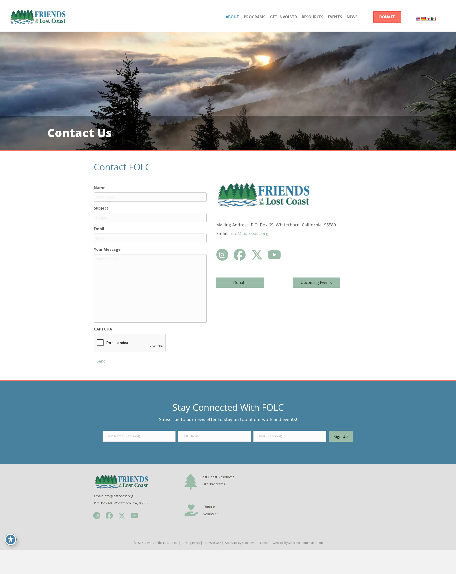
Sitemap (264, 543)
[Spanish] (433, 19)
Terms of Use (212, 543)
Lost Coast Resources (217, 477)
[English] (418, 19)
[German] (423, 19)
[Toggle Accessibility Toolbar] (10, 539)
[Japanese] (428, 19)
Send (101, 361)
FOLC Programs (212, 484)
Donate (209, 506)
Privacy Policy (191, 543)
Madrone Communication (305, 543)
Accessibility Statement (240, 543)
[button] (222, 254)
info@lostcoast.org (248, 233)
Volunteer (210, 514)
